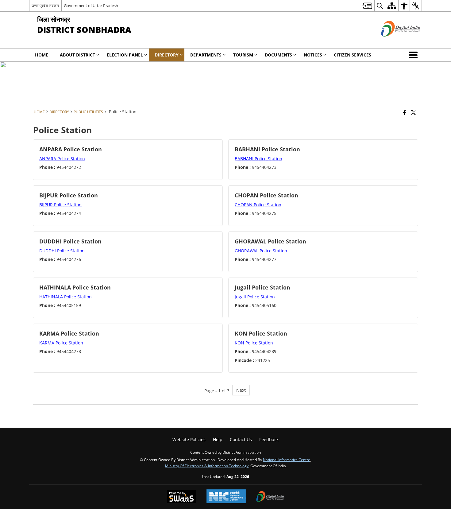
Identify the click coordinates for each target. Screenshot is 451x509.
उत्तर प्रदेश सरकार (45, 5)
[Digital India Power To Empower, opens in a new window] (270, 497)
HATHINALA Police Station (65, 297)
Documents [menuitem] (278, 55)
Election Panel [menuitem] (125, 55)
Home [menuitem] (41, 55)
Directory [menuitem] (167, 55)
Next (241, 390)
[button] (414, 55)
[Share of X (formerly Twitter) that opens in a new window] (413, 112)
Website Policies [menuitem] (189, 439)
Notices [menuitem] (313, 55)
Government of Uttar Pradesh (91, 5)
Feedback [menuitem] (269, 439)
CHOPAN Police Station (258, 205)
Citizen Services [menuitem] (352, 55)
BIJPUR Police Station (60, 205)
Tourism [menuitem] (243, 55)
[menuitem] (367, 5)
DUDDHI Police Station (62, 251)
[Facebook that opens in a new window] (404, 112)
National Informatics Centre (286, 459)
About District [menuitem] (77, 55)
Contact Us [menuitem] (241, 439)
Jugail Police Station (255, 297)
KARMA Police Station (61, 343)
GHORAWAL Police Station (261, 251)
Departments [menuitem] (206, 55)
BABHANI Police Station (258, 158)
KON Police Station (254, 343)
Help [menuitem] (217, 439)
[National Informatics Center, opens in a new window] (226, 497)
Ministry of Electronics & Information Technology (207, 465)
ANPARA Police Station (62, 158)
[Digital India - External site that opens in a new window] (393, 42)
